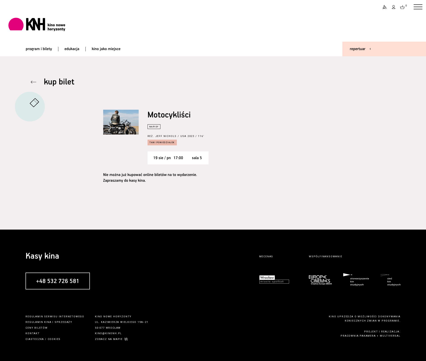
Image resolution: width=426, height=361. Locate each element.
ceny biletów (37, 327)
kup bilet (59, 82)
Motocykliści (169, 115)
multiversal (390, 335)
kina (47, 322)
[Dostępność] (383, 7)
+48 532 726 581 (57, 281)
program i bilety (39, 49)
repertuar (357, 49)
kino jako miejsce (106, 49)
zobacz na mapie (109, 339)
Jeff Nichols (166, 136)
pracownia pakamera (358, 335)
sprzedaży (63, 322)
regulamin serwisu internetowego (55, 316)
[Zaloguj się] (393, 7)
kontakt (33, 333)
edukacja (71, 49)
